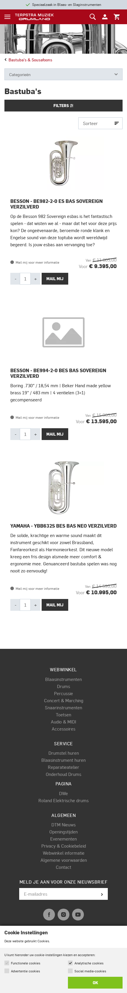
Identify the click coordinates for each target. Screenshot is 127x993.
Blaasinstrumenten (63, 679)
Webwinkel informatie (63, 853)
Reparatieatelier (63, 767)
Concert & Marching (63, 700)
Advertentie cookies (25, 971)
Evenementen (63, 839)
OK (95, 982)
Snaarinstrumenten (63, 707)
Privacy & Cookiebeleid (63, 846)
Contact (63, 867)
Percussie (63, 693)
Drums (63, 686)
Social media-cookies (90, 971)
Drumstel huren (63, 753)
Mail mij (55, 278)
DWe (63, 793)
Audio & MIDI (63, 722)
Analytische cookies (88, 963)
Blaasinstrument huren (63, 760)
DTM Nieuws (63, 825)
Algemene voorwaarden (63, 860)
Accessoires (63, 729)
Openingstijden (63, 832)
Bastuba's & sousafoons (30, 59)
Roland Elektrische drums (63, 800)
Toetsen (63, 715)
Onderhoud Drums (63, 774)
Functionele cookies (25, 963)
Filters (61, 105)
